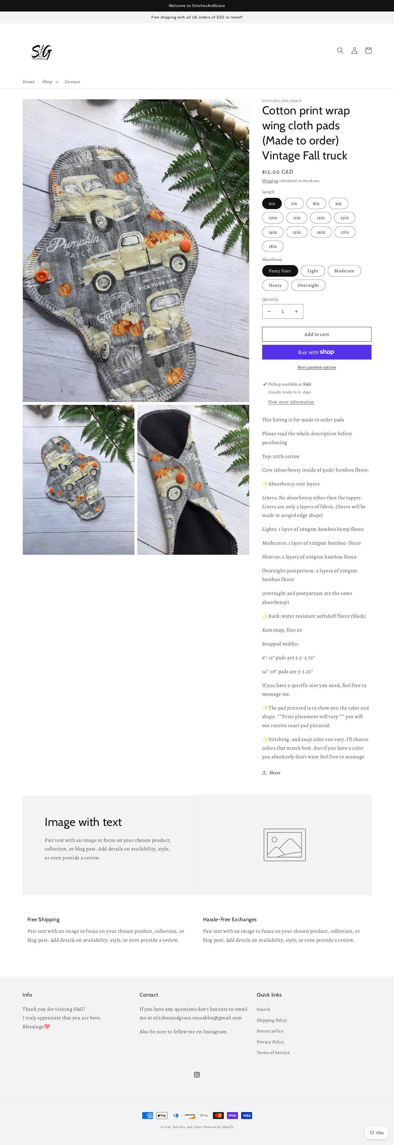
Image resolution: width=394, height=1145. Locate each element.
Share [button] (275, 773)
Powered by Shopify (218, 1127)
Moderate (344, 271)
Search (263, 1009)
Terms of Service (273, 1052)
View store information (291, 402)
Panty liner (280, 271)
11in (297, 218)
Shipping (270, 180)
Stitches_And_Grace (188, 1127)
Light (313, 271)
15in (297, 232)
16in (321, 232)
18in (273, 246)
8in (316, 203)
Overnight (308, 285)
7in (294, 203)
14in (273, 232)
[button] (50, 81)
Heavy (275, 285)
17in (345, 232)
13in (344, 218)
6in (272, 203)
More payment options (316, 367)
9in (338, 203)
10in (273, 218)
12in (321, 218)
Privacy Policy (270, 1042)
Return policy (270, 1031)
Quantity (270, 299)
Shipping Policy (272, 1020)
